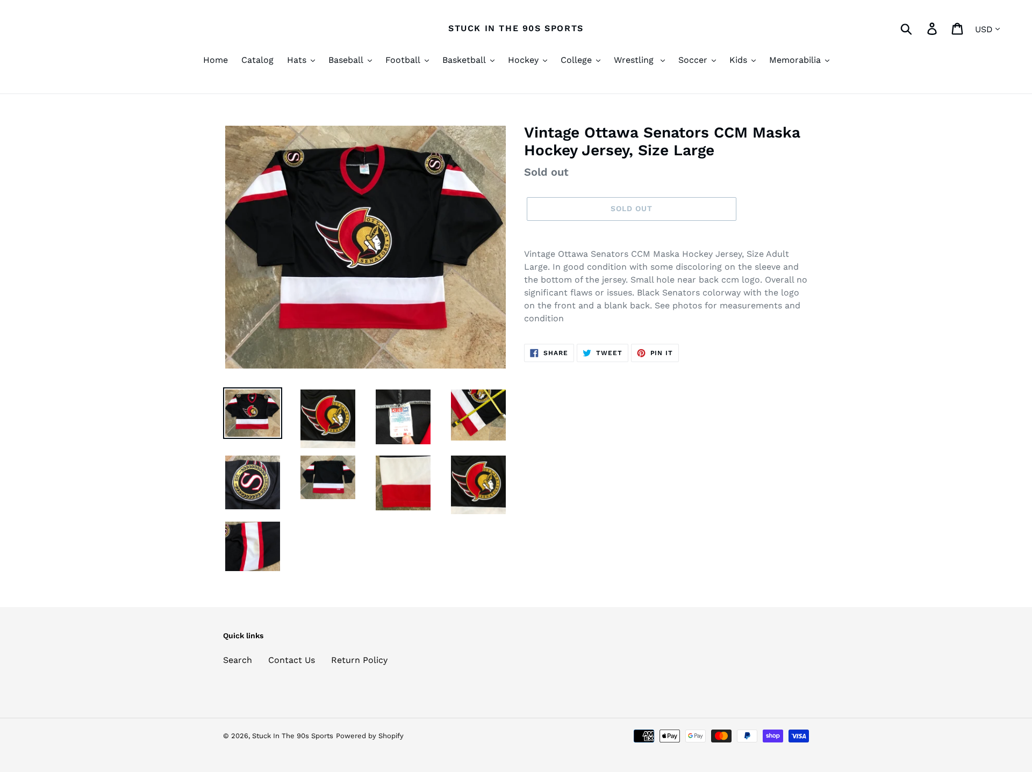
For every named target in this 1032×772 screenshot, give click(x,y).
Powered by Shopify (370, 736)
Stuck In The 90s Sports (516, 28)
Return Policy (359, 660)
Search (237, 660)
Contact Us (291, 660)
